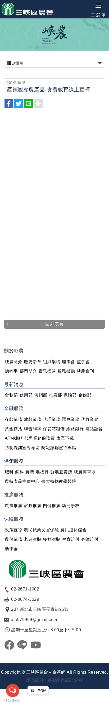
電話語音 (94, 429)
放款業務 (32, 419)
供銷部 (40, 395)
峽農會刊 (85, 371)
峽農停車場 (85, 472)
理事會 (68, 361)
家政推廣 (32, 505)
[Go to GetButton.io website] (12, 700)
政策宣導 (13, 530)
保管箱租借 (54, 429)
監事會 (83, 361)
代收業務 (89, 419)
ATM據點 (14, 438)
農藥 (29, 472)
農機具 (42, 472)
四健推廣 (51, 505)
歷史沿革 (32, 361)
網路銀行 (75, 429)
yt (35, 645)
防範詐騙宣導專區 (58, 447)
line (22, 645)
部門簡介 (28, 371)
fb (9, 645)
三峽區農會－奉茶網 (27, 9)
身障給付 (89, 539)
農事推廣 (13, 505)
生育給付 (70, 539)
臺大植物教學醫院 (58, 481)
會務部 (11, 395)
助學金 (11, 549)
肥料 (9, 472)
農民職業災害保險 (41, 530)
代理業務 (51, 419)
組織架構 (51, 361)
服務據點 (66, 371)
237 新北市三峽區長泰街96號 (40, 609)
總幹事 (11, 371)
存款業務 (13, 419)
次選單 (17, 63)
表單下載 (65, 438)
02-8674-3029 (25, 599)
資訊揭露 (47, 371)
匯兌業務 (70, 419)
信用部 (26, 395)
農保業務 (13, 539)
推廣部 (55, 395)
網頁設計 (35, 680)
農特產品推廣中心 (22, 481)
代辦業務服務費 (39, 438)
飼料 (19, 472)
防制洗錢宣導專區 (22, 447)
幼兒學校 (70, 505)
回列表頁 (54, 324)
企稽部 (85, 395)
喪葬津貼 (51, 539)
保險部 (70, 395)
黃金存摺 (13, 429)
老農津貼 (32, 539)
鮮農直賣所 (61, 472)
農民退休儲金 (73, 530)
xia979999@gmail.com (34, 619)
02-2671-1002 (25, 589)
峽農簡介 (13, 361)
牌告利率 (32, 429)
